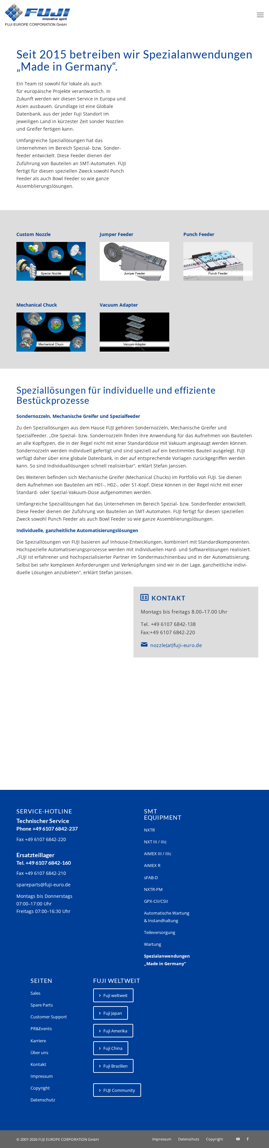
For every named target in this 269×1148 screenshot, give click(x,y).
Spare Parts (42, 1005)
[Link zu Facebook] (248, 1139)
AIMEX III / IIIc (157, 853)
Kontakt (38, 1064)
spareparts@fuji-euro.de (43, 884)
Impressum (42, 1076)
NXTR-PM (153, 889)
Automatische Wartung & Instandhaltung (166, 916)
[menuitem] (260, 15)
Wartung (152, 944)
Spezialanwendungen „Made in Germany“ (167, 959)
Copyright (40, 1088)
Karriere (38, 1041)
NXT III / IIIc (155, 842)
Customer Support (49, 1017)
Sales (35, 993)
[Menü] (260, 15)
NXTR (149, 830)
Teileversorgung (159, 932)
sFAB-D (151, 877)
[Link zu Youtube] (238, 1139)
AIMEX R (152, 865)
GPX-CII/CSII (156, 901)
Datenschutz (43, 1100)
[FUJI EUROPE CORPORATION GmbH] (37, 15)
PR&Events (41, 1028)
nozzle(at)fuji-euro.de (176, 644)
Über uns (39, 1052)
